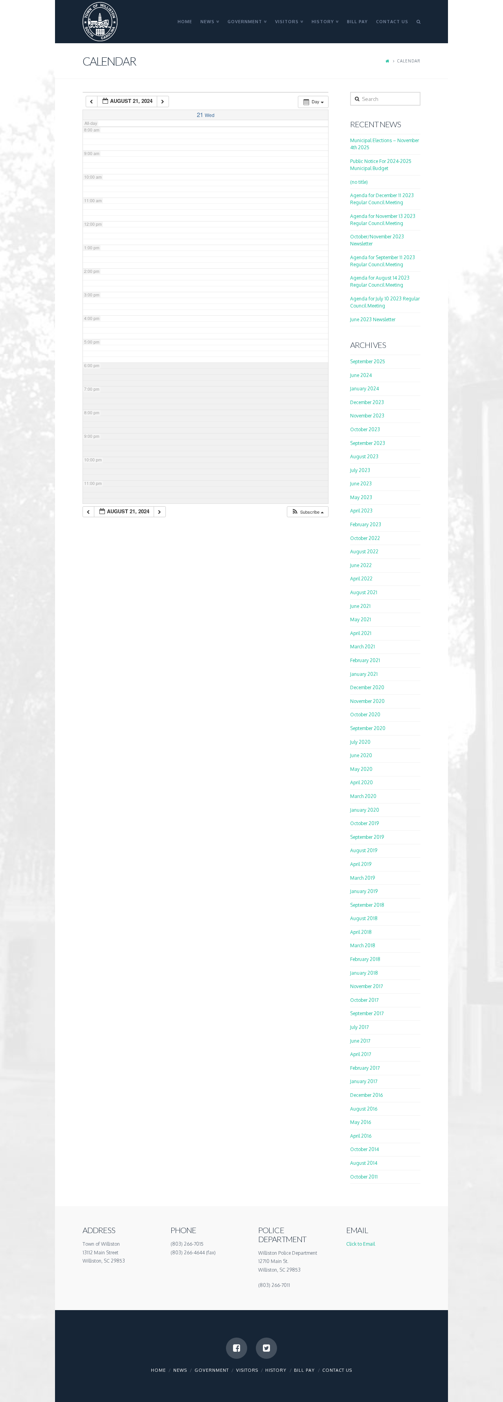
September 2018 (367, 905)
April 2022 (361, 579)
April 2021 (360, 633)
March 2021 (362, 647)
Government (212, 1370)
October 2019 (364, 823)
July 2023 (360, 470)
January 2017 (363, 1081)
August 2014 (363, 1163)
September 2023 (367, 443)
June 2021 (360, 606)
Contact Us (337, 1370)
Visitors (247, 1370)
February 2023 (365, 524)
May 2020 (361, 769)
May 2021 (360, 619)
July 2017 (359, 1027)
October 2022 (365, 538)
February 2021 (365, 660)
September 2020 (368, 728)
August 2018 (364, 918)
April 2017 (360, 1054)
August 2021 (363, 592)
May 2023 (361, 497)
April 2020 (361, 782)
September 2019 (367, 837)
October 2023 (365, 429)
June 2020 (361, 755)
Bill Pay (304, 1370)
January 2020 (364, 810)
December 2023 (367, 402)
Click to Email (360, 1244)
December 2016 (366, 1095)
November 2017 (366, 986)
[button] (307, 512)
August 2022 (364, 552)
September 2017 (367, 1013)
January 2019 (364, 891)
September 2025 (367, 361)
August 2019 (363, 850)
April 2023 (361, 511)
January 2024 (364, 389)
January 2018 (364, 973)
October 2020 (365, 714)
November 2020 (367, 701)
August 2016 (363, 1109)
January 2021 (364, 674)
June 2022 (361, 565)
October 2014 (364, 1149)
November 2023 (367, 416)
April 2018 (361, 932)
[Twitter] (266, 1348)
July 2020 (360, 742)
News (180, 1370)
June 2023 (361, 484)
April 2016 (360, 1136)
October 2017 (364, 1000)
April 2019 (360, 864)
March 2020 (363, 796)
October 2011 (364, 1177)
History (275, 1370)
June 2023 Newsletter (372, 319)
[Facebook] (236, 1348)
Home (158, 1370)
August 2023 (364, 456)
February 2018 (365, 959)
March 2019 (362, 878)
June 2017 (360, 1041)
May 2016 (360, 1122)
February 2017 (365, 1068)
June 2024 (361, 375)
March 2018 (362, 945)
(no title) (359, 182)
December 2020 (367, 687)
